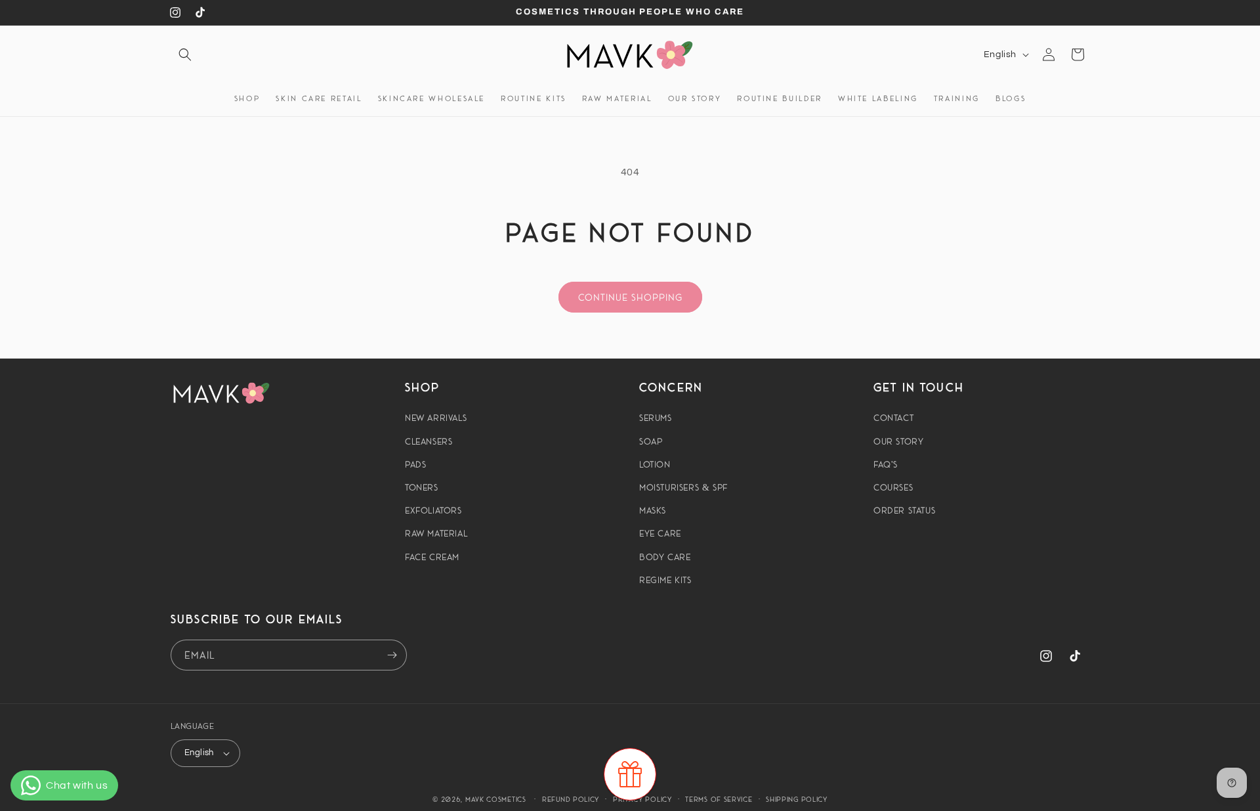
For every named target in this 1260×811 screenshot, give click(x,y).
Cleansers (428, 441)
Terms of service (718, 799)
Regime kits (665, 580)
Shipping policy (797, 799)
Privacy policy (642, 799)
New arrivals (436, 417)
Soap (650, 441)
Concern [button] (671, 387)
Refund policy (570, 799)
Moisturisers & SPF (683, 487)
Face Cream (432, 557)
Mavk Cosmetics (497, 799)
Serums (655, 417)
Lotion (655, 464)
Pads (415, 464)
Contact (893, 417)
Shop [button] (422, 387)
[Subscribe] (391, 655)
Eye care (660, 533)
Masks (652, 510)
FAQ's (885, 464)
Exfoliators (433, 510)
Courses (893, 487)
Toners (421, 487)
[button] (185, 54)
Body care (664, 557)
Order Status (904, 510)
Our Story (898, 441)
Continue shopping (630, 297)
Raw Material (436, 533)
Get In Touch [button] (918, 387)
